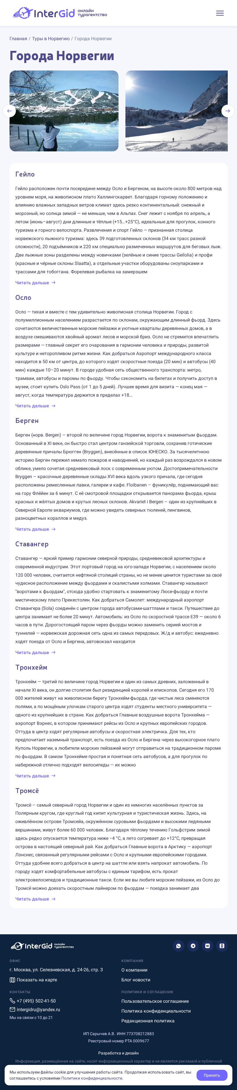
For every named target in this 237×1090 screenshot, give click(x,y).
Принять (212, 1075)
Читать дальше (32, 282)
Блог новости (135, 980)
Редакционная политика (148, 1021)
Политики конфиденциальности (91, 1078)
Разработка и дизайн (118, 1053)
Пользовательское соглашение (155, 1001)
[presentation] (9, 111)
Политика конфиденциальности (156, 1011)
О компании (134, 970)
